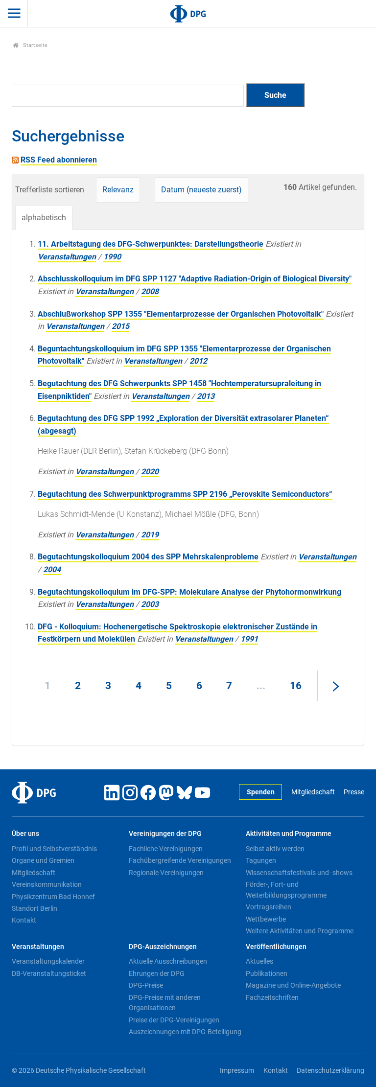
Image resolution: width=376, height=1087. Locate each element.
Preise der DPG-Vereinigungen (174, 1020)
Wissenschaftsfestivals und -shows (299, 873)
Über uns (25, 834)
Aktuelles (259, 961)
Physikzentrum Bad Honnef (53, 897)
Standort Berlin (34, 908)
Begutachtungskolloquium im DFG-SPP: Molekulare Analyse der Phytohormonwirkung (189, 592)
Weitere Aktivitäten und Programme (299, 931)
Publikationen (266, 973)
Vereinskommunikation (47, 884)
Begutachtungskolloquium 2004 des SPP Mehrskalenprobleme (148, 556)
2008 (150, 291)
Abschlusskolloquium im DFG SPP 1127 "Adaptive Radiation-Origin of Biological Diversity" (195, 278)
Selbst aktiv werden (275, 849)
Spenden (261, 792)
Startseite (34, 45)
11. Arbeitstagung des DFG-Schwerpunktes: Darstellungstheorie (150, 244)
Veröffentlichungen (276, 947)
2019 (150, 534)
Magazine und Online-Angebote (293, 985)
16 (296, 686)
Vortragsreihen (268, 907)
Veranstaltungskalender (48, 961)
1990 (112, 256)
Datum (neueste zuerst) (201, 189)
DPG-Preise (146, 985)
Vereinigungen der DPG (165, 834)
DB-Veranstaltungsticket (49, 973)
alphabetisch (44, 217)
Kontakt (24, 920)
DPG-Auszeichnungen (163, 947)
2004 (52, 569)
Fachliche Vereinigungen (166, 849)
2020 (150, 471)
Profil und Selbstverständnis (54, 849)
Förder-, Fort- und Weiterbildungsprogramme (286, 889)
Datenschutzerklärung (330, 1070)
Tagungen (261, 860)
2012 (198, 361)
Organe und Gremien (43, 860)
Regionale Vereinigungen (166, 873)
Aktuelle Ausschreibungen (168, 961)
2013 (205, 396)
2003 (150, 604)
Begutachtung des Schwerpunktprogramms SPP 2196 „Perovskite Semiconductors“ (185, 494)
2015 (120, 326)
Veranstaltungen (67, 256)
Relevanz (118, 189)
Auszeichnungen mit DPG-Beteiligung (185, 1032)
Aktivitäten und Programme (288, 834)
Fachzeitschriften (272, 997)
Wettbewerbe (266, 919)
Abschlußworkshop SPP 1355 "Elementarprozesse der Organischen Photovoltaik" (181, 314)
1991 (249, 639)
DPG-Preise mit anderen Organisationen (165, 1003)
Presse (354, 792)
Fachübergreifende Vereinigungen (180, 860)
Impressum (237, 1070)
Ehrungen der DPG (157, 973)
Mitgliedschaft (312, 792)
